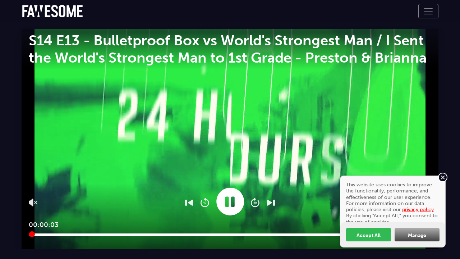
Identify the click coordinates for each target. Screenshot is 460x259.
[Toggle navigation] (428, 11)
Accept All (368, 235)
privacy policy (418, 209)
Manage (417, 235)
